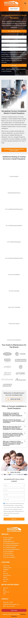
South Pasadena (10, 69)
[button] (25, 3)
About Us (5, 588)
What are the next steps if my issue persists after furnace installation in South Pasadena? (12, 428)
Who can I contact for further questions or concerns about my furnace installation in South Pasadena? (13, 443)
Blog (4, 590)
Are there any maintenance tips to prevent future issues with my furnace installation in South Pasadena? (13, 435)
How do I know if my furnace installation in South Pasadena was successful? (14, 421)
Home (3, 69)
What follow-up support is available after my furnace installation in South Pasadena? (12, 414)
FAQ (4, 594)
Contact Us (6, 592)
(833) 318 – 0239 (8, 602)
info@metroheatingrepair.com (11, 604)
